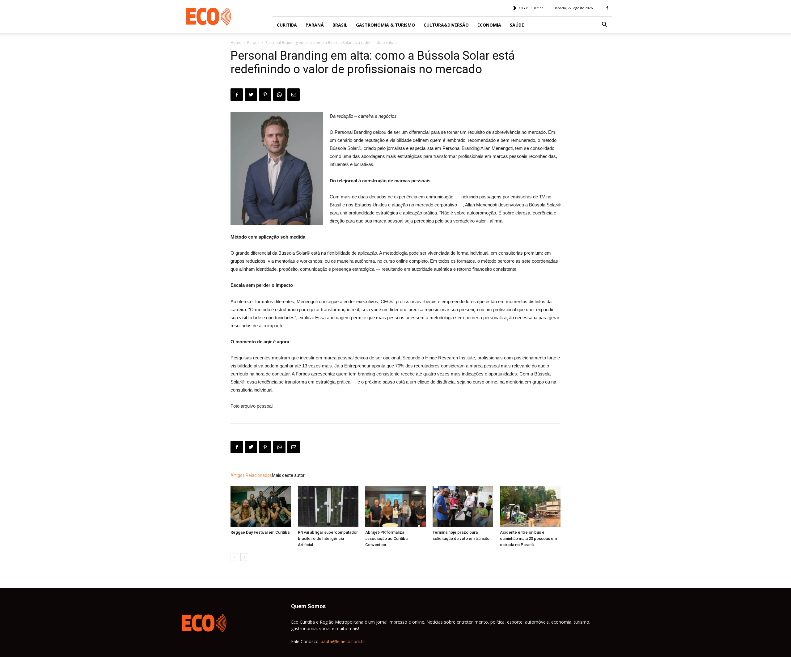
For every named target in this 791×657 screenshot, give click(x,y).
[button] (604, 25)
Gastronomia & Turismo (385, 25)
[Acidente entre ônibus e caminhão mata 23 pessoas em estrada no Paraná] (530, 507)
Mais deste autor (288, 475)
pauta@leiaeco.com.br (343, 641)
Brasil (339, 25)
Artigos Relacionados (251, 475)
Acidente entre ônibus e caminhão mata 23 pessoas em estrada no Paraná (528, 538)
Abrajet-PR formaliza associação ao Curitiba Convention (386, 538)
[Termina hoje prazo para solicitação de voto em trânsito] (463, 507)
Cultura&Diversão (446, 25)
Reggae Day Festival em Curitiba (260, 532)
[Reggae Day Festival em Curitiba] (261, 507)
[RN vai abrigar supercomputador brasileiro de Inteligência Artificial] (328, 507)
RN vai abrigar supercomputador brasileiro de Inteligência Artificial (328, 538)
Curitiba (287, 25)
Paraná (315, 25)
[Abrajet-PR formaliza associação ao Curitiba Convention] (395, 507)
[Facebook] (607, 8)
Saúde (517, 25)
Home (236, 42)
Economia (489, 25)
